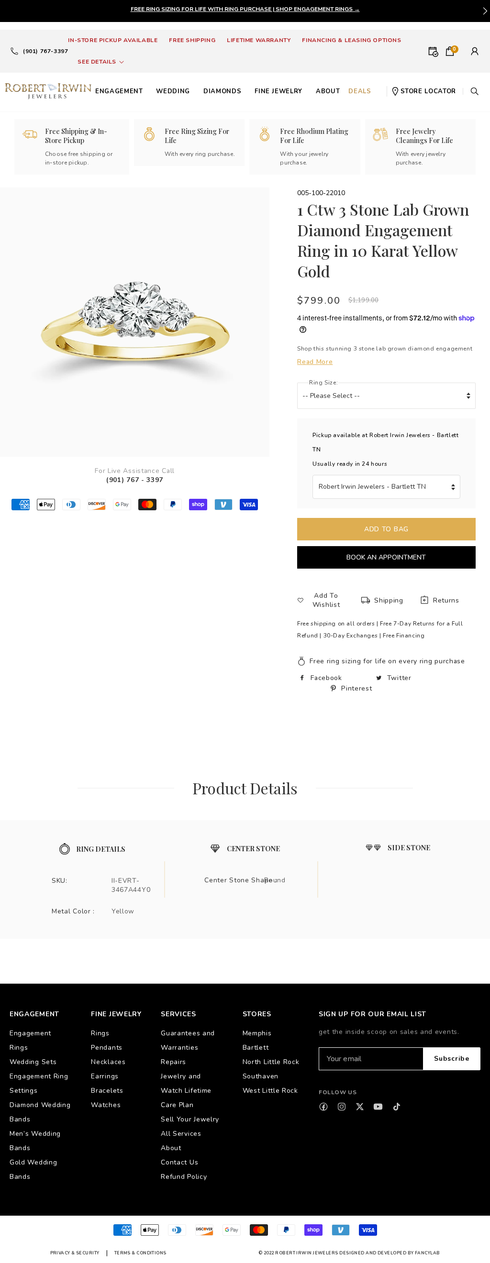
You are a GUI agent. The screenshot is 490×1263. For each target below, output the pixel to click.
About (171, 1148)
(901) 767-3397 (45, 51)
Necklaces (108, 1061)
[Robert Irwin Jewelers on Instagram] (341, 1106)
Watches (106, 1104)
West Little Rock (270, 1090)
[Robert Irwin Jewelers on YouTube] (378, 1106)
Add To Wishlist (326, 600)
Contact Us (179, 1162)
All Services (181, 1133)
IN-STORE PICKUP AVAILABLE (112, 40)
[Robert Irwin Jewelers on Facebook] (323, 1106)
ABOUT (328, 91)
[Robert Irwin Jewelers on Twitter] (360, 1106)
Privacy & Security (75, 1253)
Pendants (106, 1047)
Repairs (173, 1061)
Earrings (105, 1076)
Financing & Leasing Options (351, 40)
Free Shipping (192, 40)
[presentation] (485, 11)
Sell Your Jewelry (190, 1119)
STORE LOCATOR (428, 91)
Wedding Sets (33, 1061)
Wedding (173, 91)
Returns (446, 600)
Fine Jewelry (278, 91)
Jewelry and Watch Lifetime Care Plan (186, 1090)
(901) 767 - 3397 (134, 479)
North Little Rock (271, 1061)
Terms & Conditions (140, 1253)
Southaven (260, 1076)
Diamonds (222, 91)
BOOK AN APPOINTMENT (386, 557)
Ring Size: (323, 382)
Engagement (119, 91)
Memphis (257, 1033)
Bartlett (256, 1047)
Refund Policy (184, 1176)
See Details (97, 62)
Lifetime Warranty (258, 40)
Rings (100, 1033)
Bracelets (107, 1090)
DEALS (359, 91)
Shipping (388, 600)
